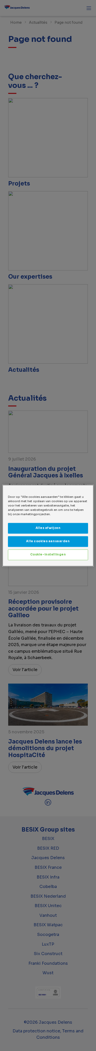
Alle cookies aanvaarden (48, 541)
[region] (47, 525)
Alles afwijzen (48, 528)
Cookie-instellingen (48, 554)
